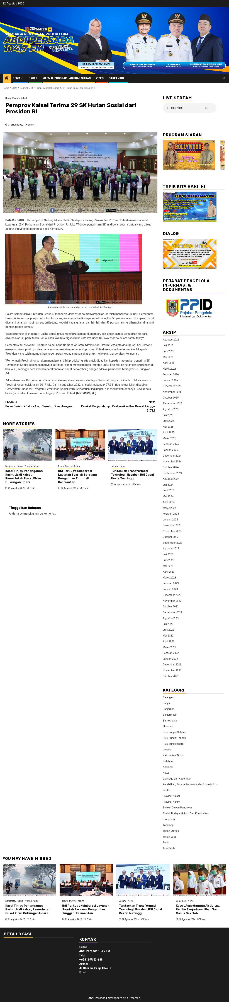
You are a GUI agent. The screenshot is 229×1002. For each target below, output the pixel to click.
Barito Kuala (170, 720)
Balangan (168, 697)
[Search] (223, 78)
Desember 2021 (172, 664)
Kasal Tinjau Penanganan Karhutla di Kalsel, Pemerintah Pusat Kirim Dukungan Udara (24, 476)
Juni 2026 (168, 351)
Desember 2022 (172, 595)
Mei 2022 (168, 635)
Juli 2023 (168, 554)
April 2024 (168, 502)
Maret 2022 (169, 647)
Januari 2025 (170, 450)
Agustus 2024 (171, 478)
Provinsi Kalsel (19, 98)
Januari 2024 (170, 519)
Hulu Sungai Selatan (174, 732)
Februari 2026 (171, 374)
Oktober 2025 (171, 397)
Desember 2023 (172, 525)
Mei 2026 (168, 357)
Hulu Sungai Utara (173, 743)
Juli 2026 (168, 345)
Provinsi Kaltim (72, 466)
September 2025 (172, 403)
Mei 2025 (168, 426)
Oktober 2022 (171, 606)
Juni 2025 (168, 420)
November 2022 (172, 600)
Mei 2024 (168, 496)
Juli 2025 (168, 415)
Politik (166, 790)
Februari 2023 (171, 583)
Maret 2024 (169, 508)
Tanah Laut (169, 836)
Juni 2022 (168, 629)
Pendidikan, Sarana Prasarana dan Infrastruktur (190, 784)
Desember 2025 (172, 386)
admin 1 (32, 125)
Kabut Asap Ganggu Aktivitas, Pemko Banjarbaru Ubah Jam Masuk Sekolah (198, 909)
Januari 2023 (170, 589)
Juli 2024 (168, 484)
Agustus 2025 (171, 409)
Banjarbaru (10, 466)
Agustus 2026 (171, 339)
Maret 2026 (169, 368)
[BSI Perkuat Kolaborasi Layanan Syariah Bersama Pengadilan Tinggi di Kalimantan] (80, 445)
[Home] (7, 78)
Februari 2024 (171, 513)
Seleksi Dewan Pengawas (178, 807)
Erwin (32, 488)
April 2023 (168, 571)
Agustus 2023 (171, 548)
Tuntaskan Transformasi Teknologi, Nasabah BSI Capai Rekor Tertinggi (132, 474)
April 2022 (168, 641)
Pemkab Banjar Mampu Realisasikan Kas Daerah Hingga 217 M (118, 406)
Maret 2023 (169, 577)
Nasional (168, 767)
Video (100, 78)
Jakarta (114, 466)
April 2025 (168, 432)
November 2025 (172, 392)
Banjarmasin (170, 714)
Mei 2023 (168, 566)
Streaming (116, 78)
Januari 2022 (170, 658)
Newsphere (115, 998)
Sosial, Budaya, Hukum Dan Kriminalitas (186, 813)
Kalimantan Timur (173, 755)
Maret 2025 (169, 438)
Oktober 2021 (171, 676)
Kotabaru (168, 761)
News (16, 78)
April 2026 (168, 362)
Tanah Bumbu (171, 830)
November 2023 (172, 531)
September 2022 (172, 612)
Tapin (166, 842)
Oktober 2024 (171, 467)
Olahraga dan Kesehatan (177, 778)
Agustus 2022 (171, 618)
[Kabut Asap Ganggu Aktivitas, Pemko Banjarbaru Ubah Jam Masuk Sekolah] (199, 880)
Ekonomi (168, 726)
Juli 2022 (168, 624)
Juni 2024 (168, 490)
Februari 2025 (171, 444)
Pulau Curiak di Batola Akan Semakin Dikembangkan (39, 404)
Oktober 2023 (171, 536)
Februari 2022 (171, 653)
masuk (27, 513)
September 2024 (172, 473)
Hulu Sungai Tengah (174, 738)
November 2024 (172, 461)
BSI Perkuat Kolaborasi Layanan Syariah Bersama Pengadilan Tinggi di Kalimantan (77, 476)
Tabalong (168, 825)
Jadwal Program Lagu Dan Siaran (67, 78)
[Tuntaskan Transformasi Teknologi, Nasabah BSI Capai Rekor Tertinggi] (132, 445)
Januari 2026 (170, 380)
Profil (33, 78)
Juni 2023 (168, 560)
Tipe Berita (169, 848)
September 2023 (172, 542)
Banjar (166, 703)
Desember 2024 (172, 455)
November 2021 (172, 670)
